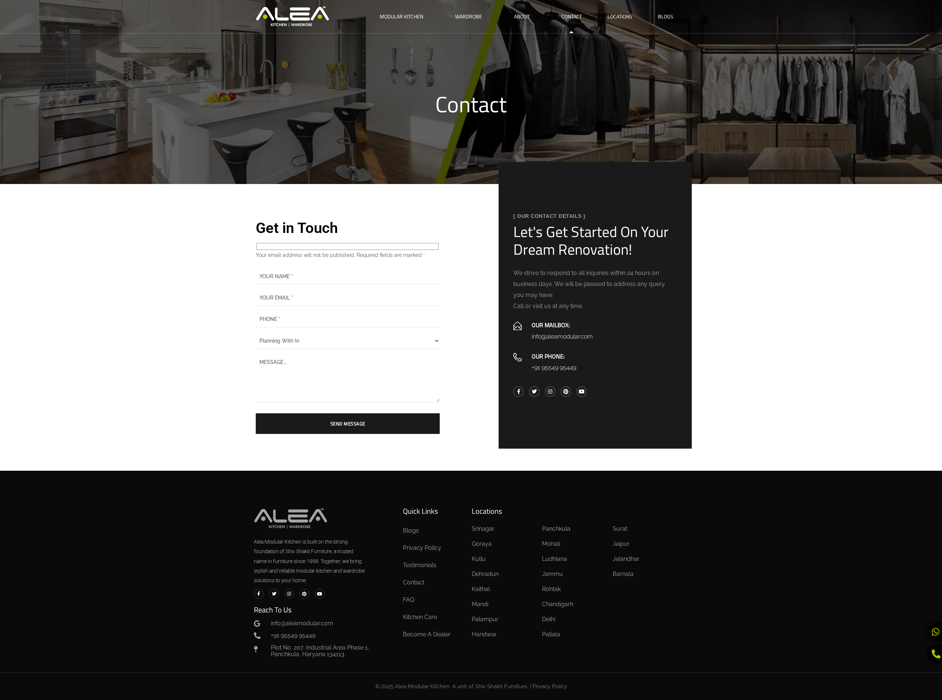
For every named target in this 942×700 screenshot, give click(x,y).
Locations (620, 16)
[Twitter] (534, 391)
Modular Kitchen (401, 16)
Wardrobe (468, 16)
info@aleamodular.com (562, 336)
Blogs (665, 16)
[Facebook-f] (518, 391)
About (522, 16)
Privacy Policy (549, 686)
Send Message (347, 423)
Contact (572, 16)
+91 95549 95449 (554, 367)
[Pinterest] (566, 391)
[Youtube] (582, 391)
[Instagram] (550, 391)
